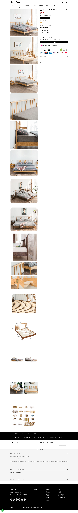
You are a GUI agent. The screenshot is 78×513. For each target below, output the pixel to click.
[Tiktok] (22, 499)
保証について (48, 498)
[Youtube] (19, 499)
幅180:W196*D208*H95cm (45, 17)
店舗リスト (48, 5)
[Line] (25, 499)
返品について (48, 500)
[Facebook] (14, 499)
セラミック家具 (26, 5)
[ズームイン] (36, 11)
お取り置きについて (49, 495)
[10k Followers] (17, 499)
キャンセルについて (49, 501)
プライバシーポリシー (61, 495)
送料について (48, 492)
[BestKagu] (15, 2)
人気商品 (18, 5)
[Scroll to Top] (76, 508)
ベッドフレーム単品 (44, 27)
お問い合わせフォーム (13, 489)
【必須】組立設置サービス (44, 30)
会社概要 (59, 491)
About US (59, 489)
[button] (67, 2)
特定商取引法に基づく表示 (62, 494)
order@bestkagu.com (13, 497)
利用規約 (59, 492)
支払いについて (48, 491)
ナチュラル (41, 23)
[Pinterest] (11, 499)
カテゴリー (12, 5)
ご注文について (48, 489)
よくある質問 (36, 489)
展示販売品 (34, 5)
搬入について (48, 497)
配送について (48, 494)
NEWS (54, 5)
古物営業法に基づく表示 (62, 497)
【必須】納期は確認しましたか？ (45, 35)
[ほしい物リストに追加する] (67, 10)
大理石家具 (41, 5)
